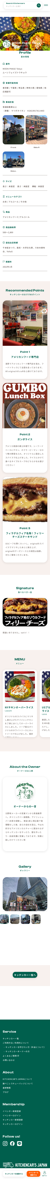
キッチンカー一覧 (11, 1038)
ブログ (6, 1092)
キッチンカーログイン (13, 1124)
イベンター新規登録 (12, 1111)
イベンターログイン (12, 1115)
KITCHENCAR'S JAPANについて (17, 1079)
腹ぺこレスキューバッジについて (18, 1083)
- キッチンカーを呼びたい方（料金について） (24, 1047)
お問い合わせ (9, 1060)
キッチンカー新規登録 (13, 1119)
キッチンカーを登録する (14, 1174)
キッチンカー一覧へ (25, 975)
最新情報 (7, 1087)
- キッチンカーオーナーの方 (16, 1051)
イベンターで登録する (33, 1173)
